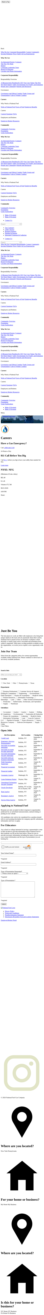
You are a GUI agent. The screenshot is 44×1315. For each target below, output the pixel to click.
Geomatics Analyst (7, 775)
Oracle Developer (7, 787)
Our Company (9, 228)
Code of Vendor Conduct (18, 95)
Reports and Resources (23, 86)
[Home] (8, 416)
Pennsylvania (12, 1151)
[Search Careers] (21, 675)
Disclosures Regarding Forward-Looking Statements (22, 917)
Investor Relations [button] (6, 54)
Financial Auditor (6, 771)
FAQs (15, 114)
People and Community (8, 86)
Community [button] (35, 52)
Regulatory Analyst (7, 796)
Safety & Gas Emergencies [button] (25, 54)
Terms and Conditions (12, 913)
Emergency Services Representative (7, 742)
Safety (15, 85)
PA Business (12, 1313)
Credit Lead (5, 738)
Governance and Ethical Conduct (11, 93)
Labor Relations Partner (8, 779)
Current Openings (6, 114)
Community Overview (8, 129)
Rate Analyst (5, 792)
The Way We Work (7, 64)
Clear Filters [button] (5, 726)
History (3, 66)
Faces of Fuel (20, 107)
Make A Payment (10, 215)
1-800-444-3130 (9, 448)
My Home (4, 1204)
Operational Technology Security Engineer (9, 783)
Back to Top (5, 2)
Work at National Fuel (8, 107)
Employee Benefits (31, 107)
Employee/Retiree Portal (9, 920)
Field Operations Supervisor (6, 763)
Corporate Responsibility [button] (18, 52)
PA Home (4, 1313)
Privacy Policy (9, 911)
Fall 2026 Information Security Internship (8, 754)
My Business (12, 1204)
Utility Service (9, 229)
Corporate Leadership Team (10, 67)
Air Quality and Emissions (34, 85)
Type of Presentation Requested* (11, 871)
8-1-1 (5, 460)
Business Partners (10, 231)
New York (4, 1151)
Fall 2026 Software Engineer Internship (7, 759)
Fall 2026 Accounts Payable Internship (7, 750)
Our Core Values (29, 83)
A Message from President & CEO (12, 83)
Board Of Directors (7, 69)
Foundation (4, 131)
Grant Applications (7, 133)
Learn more (4, 465)
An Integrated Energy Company (11, 62)
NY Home (4, 1311)
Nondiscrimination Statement (14, 915)
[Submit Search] (21, 224)
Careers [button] (28, 52)
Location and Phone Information (11, 71)
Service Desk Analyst (8, 800)
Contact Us (8, 220)
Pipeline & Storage (11, 233)
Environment (21, 85)
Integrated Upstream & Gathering (16, 235)
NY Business (12, 1311)
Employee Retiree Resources (10, 121)
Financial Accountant (8, 767)
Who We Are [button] (5, 52)
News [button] (15, 54)
